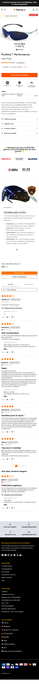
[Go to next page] (26, 466)
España (6, 637)
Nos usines (5, 572)
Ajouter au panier (19, 75)
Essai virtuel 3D (11, 16)
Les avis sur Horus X (8, 575)
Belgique (7, 626)
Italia (5, 640)
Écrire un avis (19, 273)
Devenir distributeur (8, 609)
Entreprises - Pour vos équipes (12, 611)
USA (5, 647)
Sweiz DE (15, 630)
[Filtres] (3, 290)
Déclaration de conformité (10, 600)
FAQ (3, 580)
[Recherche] (6, 10)
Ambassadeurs (6, 569)
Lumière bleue (6, 566)
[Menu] (2, 10)
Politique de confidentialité (10, 597)
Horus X (8, 673)
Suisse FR (7, 630)
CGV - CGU (5, 603)
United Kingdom (9, 644)
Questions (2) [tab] (28, 284)
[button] (5, 62)
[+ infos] (24, 67)
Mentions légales (7, 606)
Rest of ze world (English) (13, 651)
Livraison (4, 591)
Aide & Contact (6, 577)
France (6, 623)
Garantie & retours (7, 594)
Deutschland (8, 633)
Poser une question (19, 277)
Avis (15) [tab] (10, 284)
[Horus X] (19, 9)
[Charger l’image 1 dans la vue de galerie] (19, 32)
